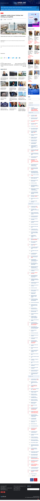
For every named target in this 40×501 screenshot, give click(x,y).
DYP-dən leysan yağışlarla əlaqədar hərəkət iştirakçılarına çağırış (34, 165)
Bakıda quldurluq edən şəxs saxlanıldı (34, 335)
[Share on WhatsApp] (2, 58)
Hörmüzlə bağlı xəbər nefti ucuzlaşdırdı (34, 368)
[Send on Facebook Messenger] (10, 58)
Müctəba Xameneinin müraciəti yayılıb (34, 402)
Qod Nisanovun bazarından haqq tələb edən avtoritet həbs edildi (30, 54)
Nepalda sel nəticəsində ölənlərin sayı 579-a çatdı (34, 400)
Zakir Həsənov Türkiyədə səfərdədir (34, 123)
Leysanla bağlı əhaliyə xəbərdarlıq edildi (34, 143)
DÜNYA (17, 7)
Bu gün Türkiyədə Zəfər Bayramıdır (34, 201)
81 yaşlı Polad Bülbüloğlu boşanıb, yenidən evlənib (36, 52)
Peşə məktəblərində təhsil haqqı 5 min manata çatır (34, 257)
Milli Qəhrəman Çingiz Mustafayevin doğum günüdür (12, 89)
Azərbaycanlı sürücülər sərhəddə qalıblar (34, 206)
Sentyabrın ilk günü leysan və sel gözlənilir (35, 270)
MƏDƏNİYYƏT (2, 9)
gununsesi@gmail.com (17, 488)
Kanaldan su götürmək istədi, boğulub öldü (35, 365)
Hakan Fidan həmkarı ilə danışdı (34, 244)
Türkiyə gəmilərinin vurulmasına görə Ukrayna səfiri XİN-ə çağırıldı (34, 260)
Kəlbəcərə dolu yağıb (34, 473)
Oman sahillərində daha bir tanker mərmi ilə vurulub (34, 128)
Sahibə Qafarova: (34, 429)
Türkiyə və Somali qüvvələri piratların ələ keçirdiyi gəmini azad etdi (35, 213)
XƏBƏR (2, 13)
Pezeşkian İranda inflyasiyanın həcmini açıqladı (34, 236)
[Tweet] (13, 58)
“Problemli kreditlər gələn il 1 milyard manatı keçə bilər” (35, 468)
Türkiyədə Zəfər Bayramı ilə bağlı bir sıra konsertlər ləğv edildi (34, 154)
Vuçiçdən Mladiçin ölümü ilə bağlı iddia (34, 222)
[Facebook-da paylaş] (5, 58)
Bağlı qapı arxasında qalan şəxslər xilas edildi (34, 311)
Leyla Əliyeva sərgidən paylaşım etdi (34, 115)
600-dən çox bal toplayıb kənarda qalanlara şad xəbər (35, 440)
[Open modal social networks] (19, 58)
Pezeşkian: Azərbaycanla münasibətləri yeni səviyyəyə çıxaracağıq (35, 280)
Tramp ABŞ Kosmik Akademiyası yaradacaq (34, 397)
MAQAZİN (18, 9)
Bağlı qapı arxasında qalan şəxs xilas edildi (34, 180)
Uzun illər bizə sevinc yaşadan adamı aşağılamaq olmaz (34, 323)
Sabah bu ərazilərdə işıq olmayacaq (34, 135)
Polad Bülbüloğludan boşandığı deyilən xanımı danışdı (36, 40)
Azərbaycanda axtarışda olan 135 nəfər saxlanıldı (35, 282)
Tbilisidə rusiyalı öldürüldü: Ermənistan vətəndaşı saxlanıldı (34, 351)
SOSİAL (31, 7)
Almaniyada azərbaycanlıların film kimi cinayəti (34, 109)
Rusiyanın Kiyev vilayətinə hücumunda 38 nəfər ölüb (34, 169)
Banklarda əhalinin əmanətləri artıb (33, 293)
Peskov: (35, 121)
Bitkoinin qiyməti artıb (34, 423)
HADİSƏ (12, 9)
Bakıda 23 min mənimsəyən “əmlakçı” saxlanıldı (34, 391)
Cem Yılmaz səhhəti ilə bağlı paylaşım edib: (34, 150)
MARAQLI (20, 9)
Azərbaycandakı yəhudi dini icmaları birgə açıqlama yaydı (34, 248)
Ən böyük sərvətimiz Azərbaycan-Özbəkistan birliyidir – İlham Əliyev (22, 110)
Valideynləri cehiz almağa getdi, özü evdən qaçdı (34, 118)
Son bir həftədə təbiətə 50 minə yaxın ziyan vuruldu (34, 454)
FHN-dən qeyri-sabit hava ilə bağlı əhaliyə (35, 196)
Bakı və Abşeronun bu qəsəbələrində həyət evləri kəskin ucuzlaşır (34, 264)
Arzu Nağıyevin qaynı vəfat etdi (34, 251)
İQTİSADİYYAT (10, 7)
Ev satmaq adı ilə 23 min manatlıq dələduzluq (34, 432)
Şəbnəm (5, 19)
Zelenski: (34, 412)
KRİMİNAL (9, 9)
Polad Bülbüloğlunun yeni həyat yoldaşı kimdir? (36, 67)
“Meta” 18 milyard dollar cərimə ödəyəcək (34, 242)
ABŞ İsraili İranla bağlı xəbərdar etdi (34, 421)
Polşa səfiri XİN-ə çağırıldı (34, 442)
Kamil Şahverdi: (34, 161)
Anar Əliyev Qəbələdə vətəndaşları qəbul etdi (34, 449)
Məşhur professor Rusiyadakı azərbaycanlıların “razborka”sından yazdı (35, 189)
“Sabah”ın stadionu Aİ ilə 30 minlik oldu (34, 285)
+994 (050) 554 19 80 (17, 487)
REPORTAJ (19, 7)
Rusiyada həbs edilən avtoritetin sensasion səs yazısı (30, 79)
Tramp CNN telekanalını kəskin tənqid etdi (34, 253)
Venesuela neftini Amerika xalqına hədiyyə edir (34, 157)
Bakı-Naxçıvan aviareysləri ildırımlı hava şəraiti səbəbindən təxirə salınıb (34, 267)
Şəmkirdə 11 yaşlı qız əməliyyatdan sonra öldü (34, 394)
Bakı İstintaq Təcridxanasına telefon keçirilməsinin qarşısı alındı (35, 445)
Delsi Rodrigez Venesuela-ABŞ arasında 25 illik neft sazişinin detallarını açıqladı (34, 172)
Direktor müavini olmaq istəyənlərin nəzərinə (34, 140)
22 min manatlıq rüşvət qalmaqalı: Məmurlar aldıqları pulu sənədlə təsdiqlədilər (35, 327)
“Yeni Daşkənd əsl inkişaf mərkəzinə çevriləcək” (34, 409)
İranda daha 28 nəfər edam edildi (34, 226)
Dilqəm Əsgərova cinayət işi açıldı (34, 354)
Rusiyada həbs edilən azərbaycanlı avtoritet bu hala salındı (30, 40)
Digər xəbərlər (33, 475)
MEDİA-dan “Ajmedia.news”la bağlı (35, 239)
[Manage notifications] (38, 499)
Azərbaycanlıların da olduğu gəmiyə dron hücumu (34, 379)
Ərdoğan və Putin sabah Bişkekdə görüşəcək (34, 137)
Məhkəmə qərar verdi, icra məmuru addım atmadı (35, 458)
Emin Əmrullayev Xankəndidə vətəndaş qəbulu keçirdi (35, 452)
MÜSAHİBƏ (28, 7)
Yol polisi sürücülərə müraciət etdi (35, 357)
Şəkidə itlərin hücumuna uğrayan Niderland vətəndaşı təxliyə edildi (35, 186)
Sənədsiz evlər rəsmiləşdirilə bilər (35, 389)
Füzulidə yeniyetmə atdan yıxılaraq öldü (34, 338)
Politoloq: (35, 465)
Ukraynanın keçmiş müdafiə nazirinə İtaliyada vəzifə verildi (34, 374)
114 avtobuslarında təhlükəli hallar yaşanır (34, 471)
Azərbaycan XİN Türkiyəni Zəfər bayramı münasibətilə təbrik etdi (34, 193)
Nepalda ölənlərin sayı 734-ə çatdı (35, 198)
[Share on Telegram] (16, 58)
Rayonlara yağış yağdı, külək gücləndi (35, 320)
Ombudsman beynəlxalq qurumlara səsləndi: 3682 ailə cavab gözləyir (22, 89)
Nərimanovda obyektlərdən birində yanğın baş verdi (34, 216)
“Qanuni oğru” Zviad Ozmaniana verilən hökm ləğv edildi (35, 210)
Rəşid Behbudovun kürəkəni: (34, 461)
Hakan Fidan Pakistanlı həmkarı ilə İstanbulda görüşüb (34, 132)
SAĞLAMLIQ (14, 9)
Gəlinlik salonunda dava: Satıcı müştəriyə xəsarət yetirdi (13, 99)
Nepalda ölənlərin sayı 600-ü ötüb (35, 362)
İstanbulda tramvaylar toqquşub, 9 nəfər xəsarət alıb (34, 382)
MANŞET (2, 7)
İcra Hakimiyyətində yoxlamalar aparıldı (33, 418)
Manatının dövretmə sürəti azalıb (34, 348)
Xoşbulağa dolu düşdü (34, 405)
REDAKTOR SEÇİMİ (23, 7)
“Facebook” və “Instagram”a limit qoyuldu (34, 359)
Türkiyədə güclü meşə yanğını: (34, 386)
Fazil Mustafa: (34, 273)
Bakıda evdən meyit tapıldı (34, 224)
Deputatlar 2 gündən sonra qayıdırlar (34, 345)
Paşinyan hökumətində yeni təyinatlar (34, 314)
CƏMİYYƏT (14, 7)
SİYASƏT (7, 7)
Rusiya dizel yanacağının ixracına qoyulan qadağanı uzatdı (34, 233)
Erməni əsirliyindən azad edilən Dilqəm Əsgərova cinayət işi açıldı (4, 79)
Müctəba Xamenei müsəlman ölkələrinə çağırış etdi (35, 178)
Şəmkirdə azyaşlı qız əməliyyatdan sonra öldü (34, 308)
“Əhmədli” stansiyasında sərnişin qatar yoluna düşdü (34, 437)
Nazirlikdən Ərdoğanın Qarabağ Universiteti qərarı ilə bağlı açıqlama (34, 415)
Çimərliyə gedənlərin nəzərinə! (33, 330)
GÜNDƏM (4, 7)
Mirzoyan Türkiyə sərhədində (35, 175)
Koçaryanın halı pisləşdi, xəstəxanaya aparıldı (36, 77)
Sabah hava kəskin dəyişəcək (35, 302)
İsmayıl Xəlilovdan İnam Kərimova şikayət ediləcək (30, 66)
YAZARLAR (6, 9)
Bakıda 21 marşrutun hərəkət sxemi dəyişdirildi (35, 290)
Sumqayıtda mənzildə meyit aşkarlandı (34, 434)
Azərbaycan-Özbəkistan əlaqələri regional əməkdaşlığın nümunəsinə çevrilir (34, 146)
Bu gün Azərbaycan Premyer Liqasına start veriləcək (34, 370)
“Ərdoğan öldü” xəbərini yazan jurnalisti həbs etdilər (34, 229)
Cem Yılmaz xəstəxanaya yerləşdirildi (34, 219)
